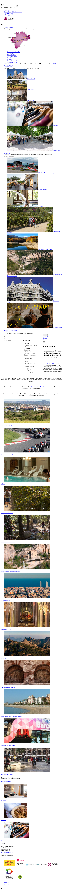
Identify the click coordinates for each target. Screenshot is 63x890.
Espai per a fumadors (30, 353)
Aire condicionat (29, 342)
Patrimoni (9, 59)
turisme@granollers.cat (10, 15)
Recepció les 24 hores (30, 363)
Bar (26, 347)
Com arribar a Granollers (13, 52)
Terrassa (27, 368)
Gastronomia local (12, 62)
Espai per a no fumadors (30, 355)
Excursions (7, 153)
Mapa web (6, 885)
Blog (44, 339)
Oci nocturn (8, 340)
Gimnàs (27, 356)
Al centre (27, 343)
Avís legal (6, 884)
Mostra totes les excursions (11, 330)
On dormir (45, 336)
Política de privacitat (9, 883)
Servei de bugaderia (29, 366)
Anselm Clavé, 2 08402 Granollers (13, 12)
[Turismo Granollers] (9, 21)
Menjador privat (28, 358)
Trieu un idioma (5, 7)
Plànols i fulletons (11, 55)
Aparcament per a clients (31, 345)
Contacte (6, 10)
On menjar (6, 331)
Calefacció (27, 350)
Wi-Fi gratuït (28, 370)
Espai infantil (28, 351)
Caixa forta (27, 348)
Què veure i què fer (9, 66)
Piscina (26, 361)
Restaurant (27, 365)
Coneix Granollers (8, 27)
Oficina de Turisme (12, 56)
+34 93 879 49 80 (8, 13)
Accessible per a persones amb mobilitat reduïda (31, 339)
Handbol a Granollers (12, 60)
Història (9, 58)
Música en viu (28, 360)
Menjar (7, 339)
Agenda (45, 338)
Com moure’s (10, 53)
